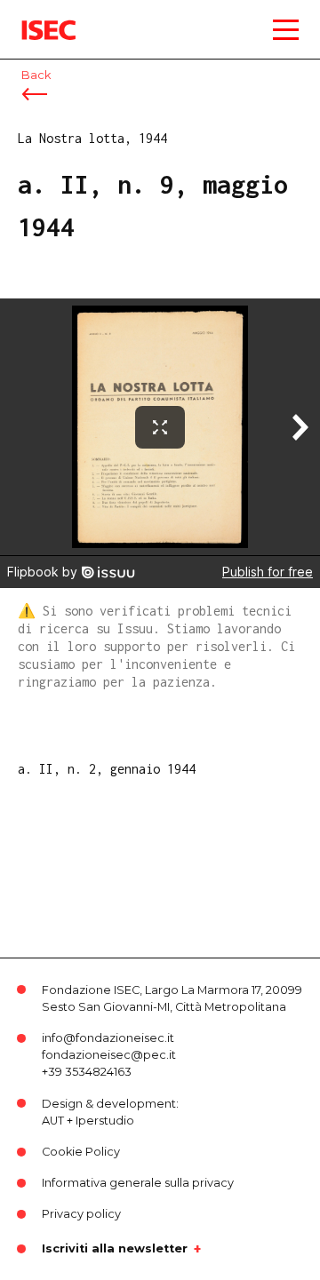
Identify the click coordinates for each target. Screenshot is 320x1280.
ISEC (35, 17)
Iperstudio (105, 1120)
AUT (53, 1120)
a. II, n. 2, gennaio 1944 (107, 768)
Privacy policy (81, 1213)
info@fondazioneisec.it (108, 1038)
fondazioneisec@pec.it (109, 1054)
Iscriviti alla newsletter (115, 1249)
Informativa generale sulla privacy (138, 1182)
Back (36, 75)
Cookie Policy (81, 1151)
